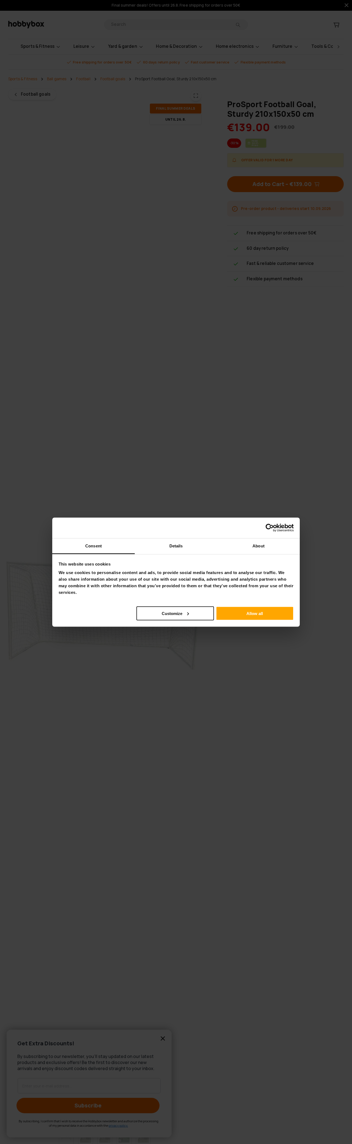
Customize (172, 613)
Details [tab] (176, 545)
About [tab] (258, 545)
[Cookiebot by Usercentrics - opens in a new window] (270, 528)
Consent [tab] (93, 545)
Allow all (254, 613)
